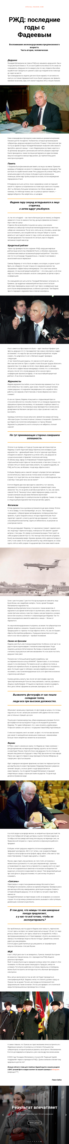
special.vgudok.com (34, 7)
